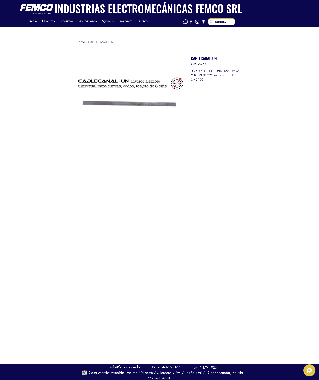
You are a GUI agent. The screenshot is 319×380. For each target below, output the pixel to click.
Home (80, 42)
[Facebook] (190, 21)
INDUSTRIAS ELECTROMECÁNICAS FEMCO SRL (148, 8)
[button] (84, 372)
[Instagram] (197, 21)
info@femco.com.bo (125, 367)
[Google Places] (203, 21)
